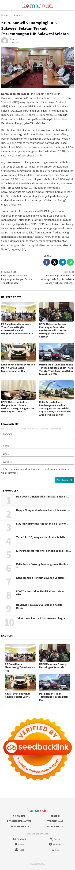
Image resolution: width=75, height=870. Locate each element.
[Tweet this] (54, 262)
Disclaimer (19, 816)
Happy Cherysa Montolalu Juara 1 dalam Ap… (43, 510)
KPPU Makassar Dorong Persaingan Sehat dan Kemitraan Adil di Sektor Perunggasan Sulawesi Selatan (53, 330)
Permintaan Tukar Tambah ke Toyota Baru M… (53, 697)
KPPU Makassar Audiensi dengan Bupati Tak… (43, 550)
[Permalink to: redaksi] (4, 40)
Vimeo (21, 844)
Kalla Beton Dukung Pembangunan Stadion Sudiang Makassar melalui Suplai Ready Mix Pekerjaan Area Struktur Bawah (55, 408)
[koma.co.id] (37, 4)
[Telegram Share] (62, 262)
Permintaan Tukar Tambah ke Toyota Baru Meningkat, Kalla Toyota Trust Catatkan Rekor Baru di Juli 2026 (56, 369)
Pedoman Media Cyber (19, 821)
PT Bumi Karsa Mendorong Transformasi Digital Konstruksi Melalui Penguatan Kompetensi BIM (17, 328)
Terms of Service (19, 826)
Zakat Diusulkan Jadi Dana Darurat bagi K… (42, 618)
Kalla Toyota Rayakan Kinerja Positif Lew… (18, 695)
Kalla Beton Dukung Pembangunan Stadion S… (42, 566)
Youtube (57, 844)
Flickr (21, 849)
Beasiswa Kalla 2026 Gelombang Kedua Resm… (39, 606)
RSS (57, 849)
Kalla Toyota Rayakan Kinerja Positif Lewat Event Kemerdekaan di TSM (18, 368)
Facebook (21, 839)
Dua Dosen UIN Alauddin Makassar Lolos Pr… (42, 496)
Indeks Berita (55, 826)
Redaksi (55, 816)
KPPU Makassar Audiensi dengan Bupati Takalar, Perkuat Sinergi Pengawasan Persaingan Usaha (18, 406)
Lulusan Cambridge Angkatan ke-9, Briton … (42, 523)
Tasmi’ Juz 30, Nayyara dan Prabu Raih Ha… (42, 537)
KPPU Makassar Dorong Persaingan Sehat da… (53, 666)
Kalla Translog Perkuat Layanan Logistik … (41, 577)
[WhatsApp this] (70, 262)
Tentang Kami (55, 821)
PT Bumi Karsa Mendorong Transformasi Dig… (20, 667)
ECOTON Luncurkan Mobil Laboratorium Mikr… (40, 593)
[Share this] (46, 262)
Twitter (57, 839)
